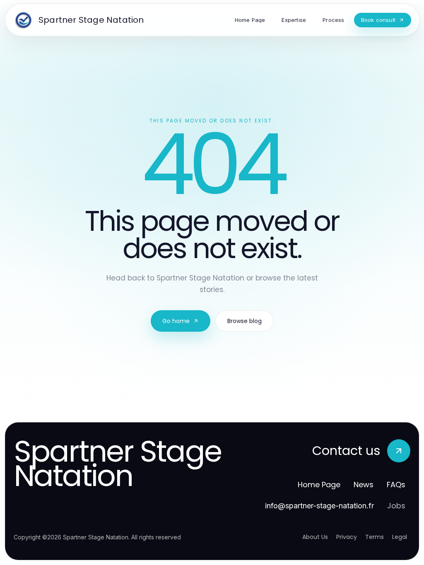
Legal (399, 537)
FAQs (396, 484)
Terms (374, 537)
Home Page (319, 484)
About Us (315, 537)
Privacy (346, 537)
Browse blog (244, 321)
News (363, 484)
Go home (176, 321)
